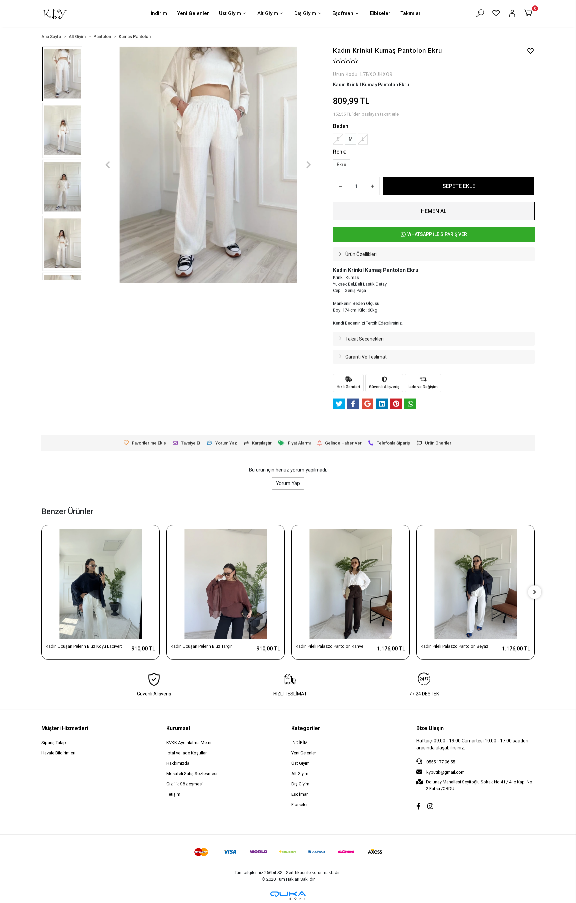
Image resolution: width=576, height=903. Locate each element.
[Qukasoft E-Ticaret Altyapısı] (288, 895)
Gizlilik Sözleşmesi (184, 783)
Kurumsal (178, 728)
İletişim (173, 794)
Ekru (341, 164)
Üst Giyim (230, 13)
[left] (41, 592)
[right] (535, 592)
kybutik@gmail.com (445, 772)
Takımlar (410, 13)
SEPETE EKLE (459, 186)
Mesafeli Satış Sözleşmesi (191, 773)
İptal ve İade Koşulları (187, 752)
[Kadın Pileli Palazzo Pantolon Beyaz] (475, 584)
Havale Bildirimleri (58, 752)
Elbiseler (380, 13)
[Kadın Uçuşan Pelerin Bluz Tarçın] (225, 584)
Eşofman (342, 13)
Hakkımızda (177, 763)
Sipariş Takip (53, 742)
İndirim (159, 13)
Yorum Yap (288, 483)
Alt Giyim (267, 13)
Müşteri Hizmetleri (64, 728)
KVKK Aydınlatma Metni (188, 742)
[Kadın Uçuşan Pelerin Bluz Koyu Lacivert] (100, 584)
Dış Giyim (305, 13)
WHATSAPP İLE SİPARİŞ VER (437, 234)
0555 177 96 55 (440, 761)
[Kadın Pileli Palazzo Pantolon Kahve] (350, 584)
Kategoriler (305, 728)
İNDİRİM (299, 742)
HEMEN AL (434, 211)
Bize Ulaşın (430, 728)
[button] (529, 13)
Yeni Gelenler (193, 13)
